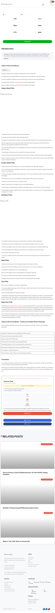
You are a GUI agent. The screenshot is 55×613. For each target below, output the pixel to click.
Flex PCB (6, 584)
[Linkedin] (46, 609)
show (8, 70)
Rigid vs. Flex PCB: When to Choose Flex (16, 541)
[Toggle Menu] (42, 5)
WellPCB (28, 288)
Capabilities (30, 557)
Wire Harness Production (33, 564)
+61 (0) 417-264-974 (9, 567)
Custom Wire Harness (9, 589)
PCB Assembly (7, 587)
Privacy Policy (32, 601)
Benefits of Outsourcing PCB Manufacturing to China (20, 508)
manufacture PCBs (18, 82)
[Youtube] (49, 609)
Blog (29, 561)
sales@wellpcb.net (9, 569)
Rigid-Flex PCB (7, 585)
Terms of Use (32, 603)
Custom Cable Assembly (9, 590)
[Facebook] (44, 609)
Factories (30, 559)
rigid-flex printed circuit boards (16, 305)
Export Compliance (33, 599)
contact (36, 369)
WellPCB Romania (32, 566)
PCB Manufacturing (8, 582)
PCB (13, 184)
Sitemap (30, 608)
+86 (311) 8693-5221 (9, 565)
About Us (30, 562)
